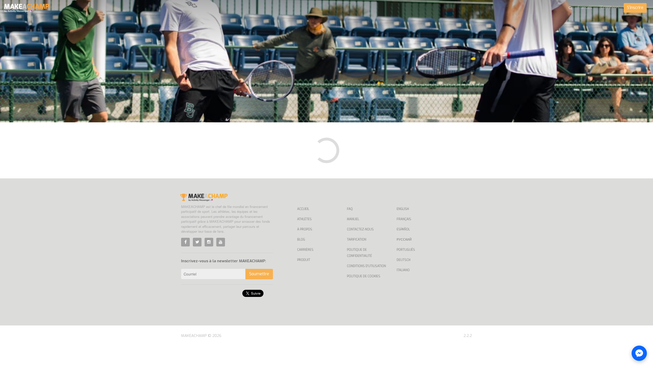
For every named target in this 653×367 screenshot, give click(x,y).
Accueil (303, 209)
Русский (404, 240)
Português (406, 250)
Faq (350, 209)
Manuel (353, 219)
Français (404, 219)
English (403, 209)
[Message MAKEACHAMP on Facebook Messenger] (639, 353)
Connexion (610, 7)
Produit (303, 260)
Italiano (403, 270)
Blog (301, 240)
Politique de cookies (363, 276)
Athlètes (304, 219)
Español (403, 229)
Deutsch (403, 260)
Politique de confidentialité (359, 253)
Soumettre (259, 274)
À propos (304, 229)
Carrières (305, 250)
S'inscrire (635, 7)
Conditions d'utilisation (366, 266)
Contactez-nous (360, 229)
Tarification (356, 240)
